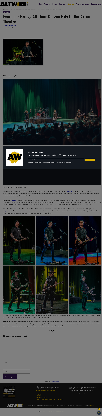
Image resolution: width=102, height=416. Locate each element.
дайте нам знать (92, 393)
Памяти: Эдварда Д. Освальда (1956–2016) (49, 399)
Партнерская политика (43, 393)
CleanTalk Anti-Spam (55, 381)
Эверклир (6, 211)
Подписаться (96, 4)
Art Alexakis (14, 200)
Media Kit (39, 395)
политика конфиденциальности (46, 391)
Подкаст (47, 4)
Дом (40, 4)
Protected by (52, 381)
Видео (54, 4)
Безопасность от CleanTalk (48, 411)
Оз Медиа (91, 405)
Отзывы (71, 4)
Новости (62, 4)
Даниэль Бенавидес (11, 26)
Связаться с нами (82, 4)
